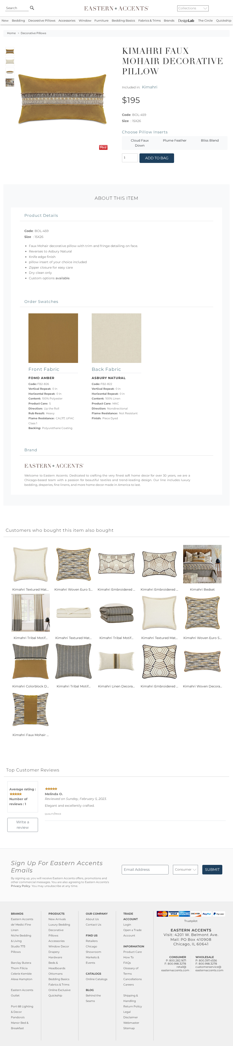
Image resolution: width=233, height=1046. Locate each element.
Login (127, 924)
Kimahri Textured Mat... (30, 589)
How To (128, 957)
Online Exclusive (59, 990)
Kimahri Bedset (202, 589)
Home (11, 33)
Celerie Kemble (21, 973)
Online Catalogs (96, 979)
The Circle (205, 20)
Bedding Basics (123, 20)
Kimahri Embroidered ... (116, 589)
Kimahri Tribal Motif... (31, 638)
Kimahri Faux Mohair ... (31, 735)
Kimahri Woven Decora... (202, 686)
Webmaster (131, 1022)
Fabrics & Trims (149, 20)
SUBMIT (212, 869)
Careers (128, 984)
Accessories (66, 20)
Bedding (18, 20)
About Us (92, 919)
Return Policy (132, 1006)
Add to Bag (156, 158)
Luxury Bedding (59, 924)
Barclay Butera (21, 962)
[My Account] (222, 8)
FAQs (127, 962)
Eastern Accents (22, 919)
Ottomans (55, 973)
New (5, 20)
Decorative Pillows (41, 20)
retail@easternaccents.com (175, 968)
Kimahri (149, 87)
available (62, 278)
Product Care (132, 952)
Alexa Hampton (21, 979)
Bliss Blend (210, 140)
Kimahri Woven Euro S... (73, 589)
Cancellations (132, 979)
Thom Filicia (19, 968)
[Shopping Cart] (226, 8)
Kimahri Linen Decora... (116, 686)
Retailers (92, 941)
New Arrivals (57, 919)
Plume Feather (175, 140)
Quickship (223, 20)
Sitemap (129, 1028)
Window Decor (58, 946)
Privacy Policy (20, 886)
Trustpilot (191, 921)
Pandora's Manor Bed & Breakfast (19, 1023)
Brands (169, 20)
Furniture (101, 20)
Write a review (22, 825)
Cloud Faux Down (140, 142)
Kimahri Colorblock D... (30, 686)
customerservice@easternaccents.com (209, 968)
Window (85, 20)
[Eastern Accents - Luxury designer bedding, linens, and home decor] (116, 8)
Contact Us (93, 924)
